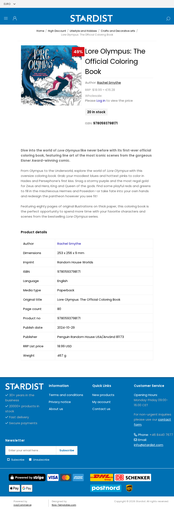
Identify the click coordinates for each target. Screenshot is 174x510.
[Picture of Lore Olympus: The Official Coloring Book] (51, 75)
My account (101, 402)
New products (103, 395)
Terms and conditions (66, 395)
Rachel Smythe (109, 82)
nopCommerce (22, 505)
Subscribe (66, 450)
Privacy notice (60, 402)
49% (78, 52)
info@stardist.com (148, 445)
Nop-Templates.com (64, 505)
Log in (101, 100)
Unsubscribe (41, 459)
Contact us (101, 409)
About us (56, 409)
